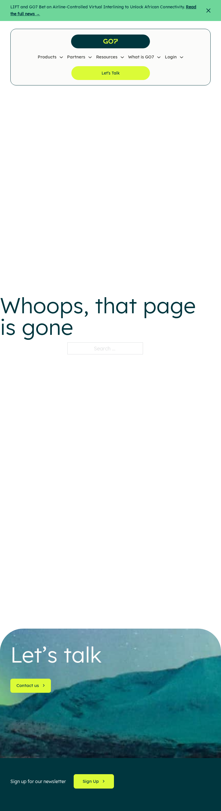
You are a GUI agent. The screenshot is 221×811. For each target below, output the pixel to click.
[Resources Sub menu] (122, 57)
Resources (106, 57)
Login (171, 57)
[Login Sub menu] (182, 57)
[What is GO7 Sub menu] (159, 57)
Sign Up (91, 781)
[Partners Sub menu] (90, 57)
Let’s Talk (111, 73)
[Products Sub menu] (61, 57)
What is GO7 (141, 57)
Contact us (27, 685)
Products (47, 57)
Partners (76, 57)
